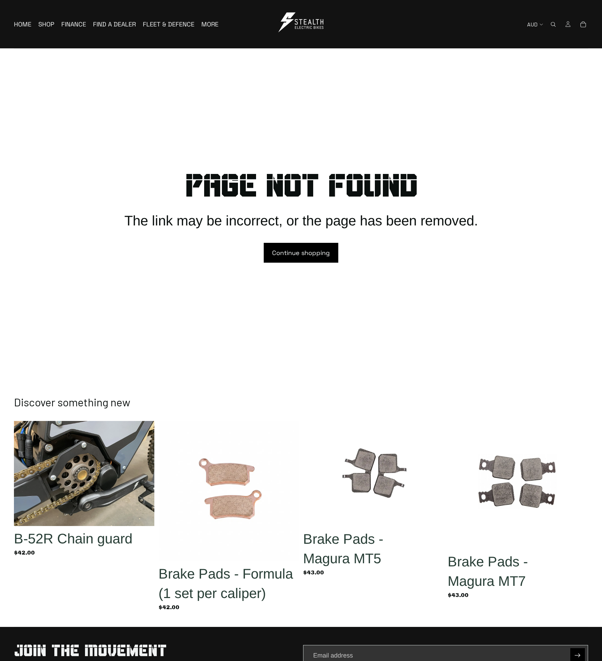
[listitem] (210, 24)
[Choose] (288, 550)
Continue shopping (301, 253)
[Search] (553, 24)
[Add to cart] (143, 515)
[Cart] (583, 24)
